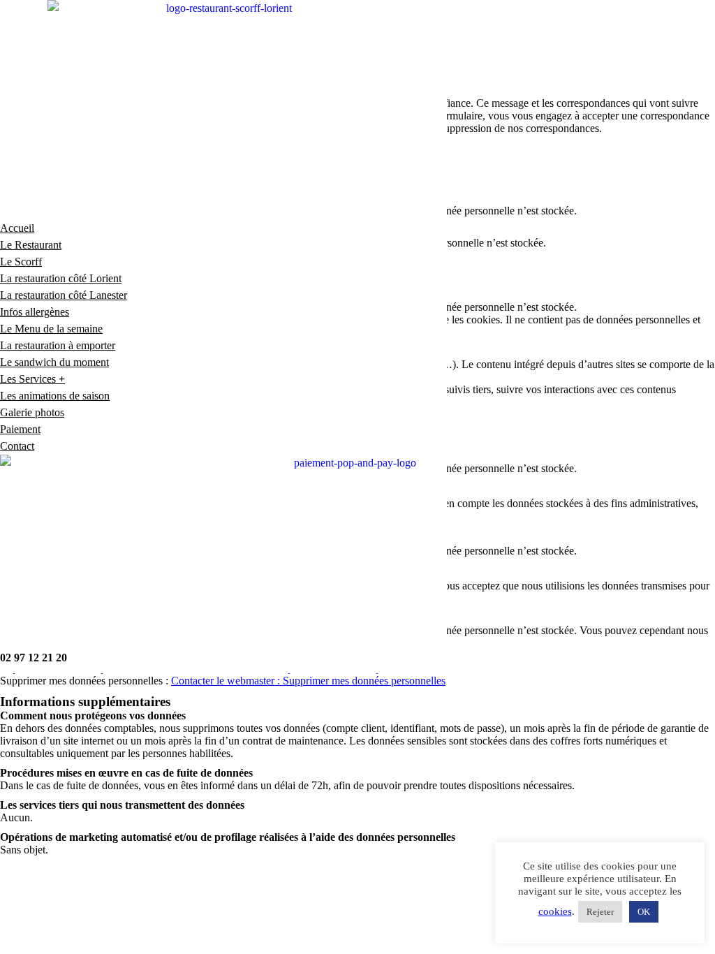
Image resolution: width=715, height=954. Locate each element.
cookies (555, 911)
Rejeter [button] (600, 912)
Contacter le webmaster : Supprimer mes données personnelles (308, 681)
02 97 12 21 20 (33, 657)
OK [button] (643, 912)
